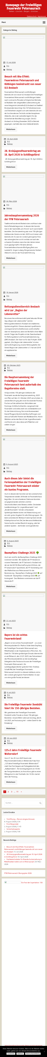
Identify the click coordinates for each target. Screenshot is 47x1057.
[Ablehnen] (44, 1051)
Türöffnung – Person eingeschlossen (21, 819)
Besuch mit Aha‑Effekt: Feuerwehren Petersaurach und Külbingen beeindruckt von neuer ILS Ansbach (23, 849)
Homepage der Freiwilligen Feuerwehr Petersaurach (24, 6)
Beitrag (9, 69)
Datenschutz (32, 16)
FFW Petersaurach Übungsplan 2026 (18, 873)
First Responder (13, 824)
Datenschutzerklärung (33, 1053)
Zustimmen (10, 1053)
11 (17, 792)
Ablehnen (20, 1053)
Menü (4, 22)
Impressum (42, 16)
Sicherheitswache (13, 829)
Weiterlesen (10, 129)
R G (8, 66)
